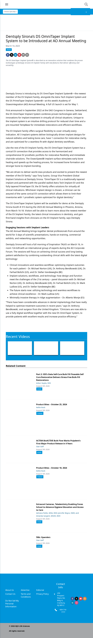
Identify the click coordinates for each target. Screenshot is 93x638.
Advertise (25, 590)
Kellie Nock (40, 407)
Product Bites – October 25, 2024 (51, 404)
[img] (46, 4)
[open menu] (6, 4)
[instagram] (76, 603)
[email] (23, 55)
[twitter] (12, 55)
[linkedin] (15, 55)
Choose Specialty (9, 12)
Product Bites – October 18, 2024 (51, 468)
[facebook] (8, 55)
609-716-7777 (63, 610)
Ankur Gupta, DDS (43, 383)
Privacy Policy (42, 594)
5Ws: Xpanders (43, 537)
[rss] (85, 598)
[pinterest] (19, 55)
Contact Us (10, 594)
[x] (76, 598)
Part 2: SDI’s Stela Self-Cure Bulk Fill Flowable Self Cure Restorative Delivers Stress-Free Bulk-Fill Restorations (60, 377)
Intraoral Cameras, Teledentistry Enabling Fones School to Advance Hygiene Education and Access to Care (60, 507)
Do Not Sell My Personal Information (12, 603)
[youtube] (80, 598)
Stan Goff (40, 446)
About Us (9, 590)
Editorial (40, 590)
